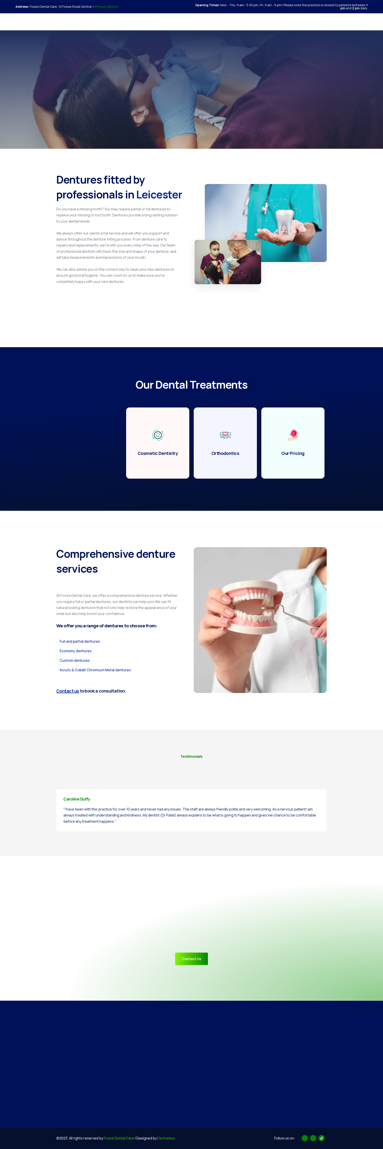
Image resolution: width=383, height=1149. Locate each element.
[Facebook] (348, 21)
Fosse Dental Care (119, 1138)
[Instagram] (356, 21)
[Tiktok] (363, 21)
